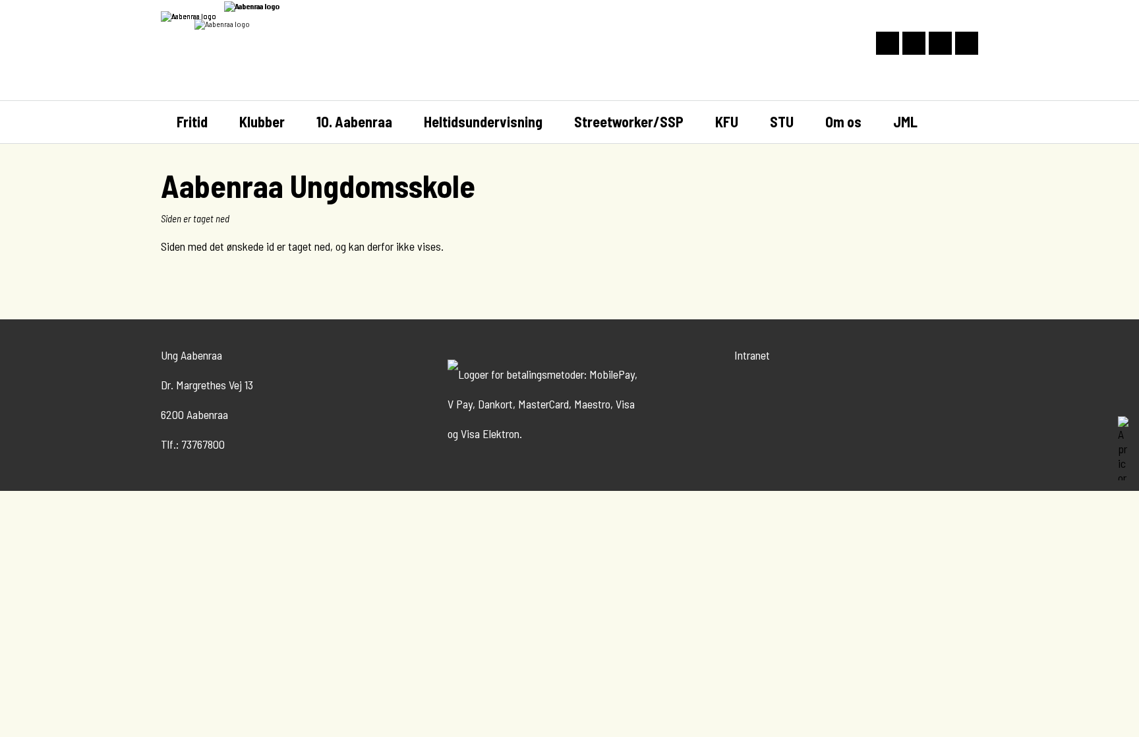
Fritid (192, 121)
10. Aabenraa (354, 121)
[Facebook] (966, 43)
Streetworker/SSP (629, 121)
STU (782, 121)
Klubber (262, 121)
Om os (843, 121)
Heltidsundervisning (483, 121)
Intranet (752, 355)
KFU (726, 121)
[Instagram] (940, 43)
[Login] (913, 43)
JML (905, 121)
